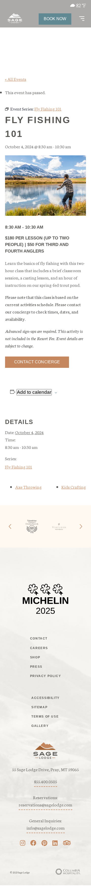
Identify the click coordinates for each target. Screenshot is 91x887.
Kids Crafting (73, 487)
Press (36, 666)
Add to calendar (34, 392)
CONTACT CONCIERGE (37, 362)
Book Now (55, 19)
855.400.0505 (45, 781)
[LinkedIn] (55, 843)
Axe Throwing (28, 487)
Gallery (40, 726)
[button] (82, 18)
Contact (39, 638)
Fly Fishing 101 (18, 467)
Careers (39, 648)
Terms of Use (45, 716)
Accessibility (45, 698)
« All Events (15, 79)
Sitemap (39, 707)
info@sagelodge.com (46, 828)
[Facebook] (33, 843)
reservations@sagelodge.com (45, 804)
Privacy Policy (45, 676)
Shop (35, 657)
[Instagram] (22, 843)
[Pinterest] (44, 843)
